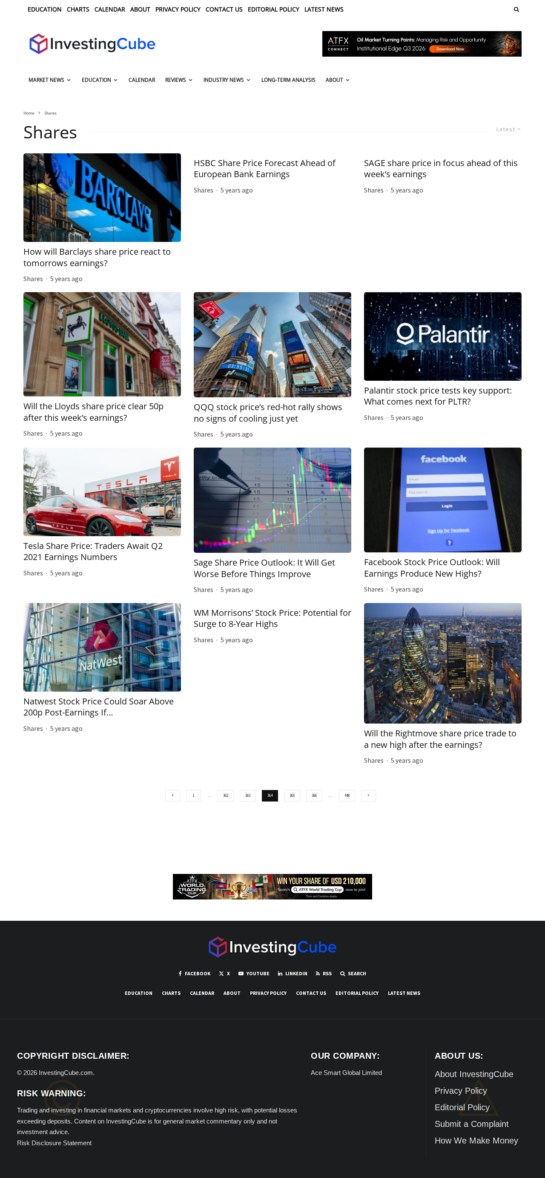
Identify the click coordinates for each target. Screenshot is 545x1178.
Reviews (175, 79)
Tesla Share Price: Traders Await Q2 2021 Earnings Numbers (93, 551)
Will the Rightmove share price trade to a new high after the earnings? (440, 739)
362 (225, 795)
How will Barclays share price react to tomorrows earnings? (97, 257)
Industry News (224, 79)
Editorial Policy (273, 9)
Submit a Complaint (472, 1124)
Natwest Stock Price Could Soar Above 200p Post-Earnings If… (98, 707)
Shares (33, 278)
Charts (78, 9)
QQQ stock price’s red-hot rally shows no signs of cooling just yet (268, 413)
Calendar (110, 9)
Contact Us (224, 9)
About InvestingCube (474, 1074)
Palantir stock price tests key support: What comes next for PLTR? (438, 396)
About (140, 9)
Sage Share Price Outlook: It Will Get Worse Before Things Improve (264, 568)
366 (314, 795)
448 (347, 795)
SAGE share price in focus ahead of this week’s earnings (441, 169)
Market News (46, 79)
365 (292, 795)
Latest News (324, 9)
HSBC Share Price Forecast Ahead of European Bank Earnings (265, 169)
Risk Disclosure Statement (54, 1142)
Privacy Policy (178, 9)
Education (45, 9)
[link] (516, 9)
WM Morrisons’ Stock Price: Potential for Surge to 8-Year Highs (272, 618)
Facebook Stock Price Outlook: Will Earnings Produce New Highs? (432, 568)
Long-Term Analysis (288, 79)
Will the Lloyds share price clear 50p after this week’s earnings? (93, 412)
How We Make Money (476, 1140)
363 (247, 795)
